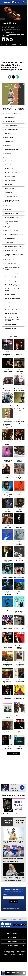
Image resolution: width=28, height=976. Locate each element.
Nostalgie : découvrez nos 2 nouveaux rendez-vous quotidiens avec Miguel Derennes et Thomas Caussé (13, 860)
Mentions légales (20, 951)
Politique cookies (15, 952)
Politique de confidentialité (10, 954)
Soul (18, 34)
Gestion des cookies (13, 956)
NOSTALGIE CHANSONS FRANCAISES (13, 787)
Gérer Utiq (20, 954)
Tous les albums (13, 753)
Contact (12, 951)
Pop (3, 35)
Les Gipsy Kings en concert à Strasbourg (11, 813)
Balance (7, 30)
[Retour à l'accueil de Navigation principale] (7, 2)
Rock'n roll (12, 34)
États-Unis (13, 32)
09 (8, 26)
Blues (22, 34)
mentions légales (6, 908)
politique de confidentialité (14, 908)
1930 (10, 26)
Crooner (7, 35)
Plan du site (6, 951)
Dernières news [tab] (7, 821)
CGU (8, 952)
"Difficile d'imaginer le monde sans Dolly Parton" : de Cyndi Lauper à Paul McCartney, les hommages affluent (13, 879)
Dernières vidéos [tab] (19, 821)
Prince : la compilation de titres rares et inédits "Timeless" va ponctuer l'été (13, 842)
